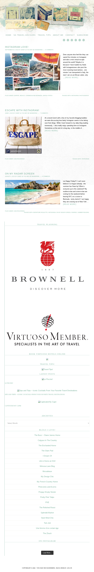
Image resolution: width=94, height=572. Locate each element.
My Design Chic (47, 476)
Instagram (75, 95)
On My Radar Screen (19, 173)
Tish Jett (47, 523)
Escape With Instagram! (22, 110)
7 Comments (44, 113)
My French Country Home (47, 482)
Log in (69, 568)
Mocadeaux (47, 471)
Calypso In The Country (47, 440)
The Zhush (47, 533)
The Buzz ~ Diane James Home (47, 435)
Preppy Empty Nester (47, 492)
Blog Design (61, 568)
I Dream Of (47, 456)
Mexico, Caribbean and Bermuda (31, 95)
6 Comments (49, 49)
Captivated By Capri (13, 406)
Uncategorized (19, 159)
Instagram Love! (16, 47)
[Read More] (71, 77)
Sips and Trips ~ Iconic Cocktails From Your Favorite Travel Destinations (35, 394)
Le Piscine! (9, 383)
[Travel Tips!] (47, 369)
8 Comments (46, 176)
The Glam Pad (47, 451)
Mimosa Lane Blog (47, 466)
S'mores (74, 212)
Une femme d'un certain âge (47, 528)
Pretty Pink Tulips (47, 497)
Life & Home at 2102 (47, 461)
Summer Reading (83, 212)
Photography (84, 95)
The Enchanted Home (47, 445)
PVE (47, 502)
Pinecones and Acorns (47, 487)
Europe (16, 95)
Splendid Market (47, 513)
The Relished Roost (47, 507)
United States (47, 95)
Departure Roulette (40, 212)
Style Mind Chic (47, 518)
